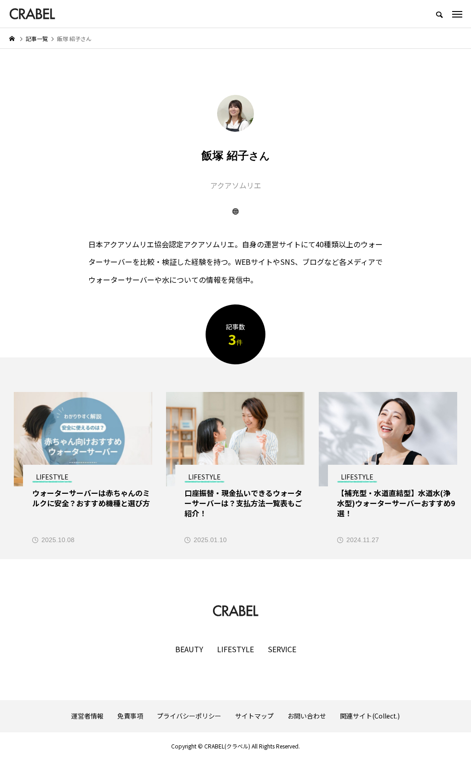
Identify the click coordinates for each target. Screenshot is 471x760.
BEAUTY (189, 649)
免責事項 (130, 716)
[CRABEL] (32, 14)
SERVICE (282, 649)
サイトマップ (254, 716)
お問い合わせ (306, 716)
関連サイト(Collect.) (370, 716)
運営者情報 (87, 716)
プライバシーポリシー (189, 716)
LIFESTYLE (235, 649)
